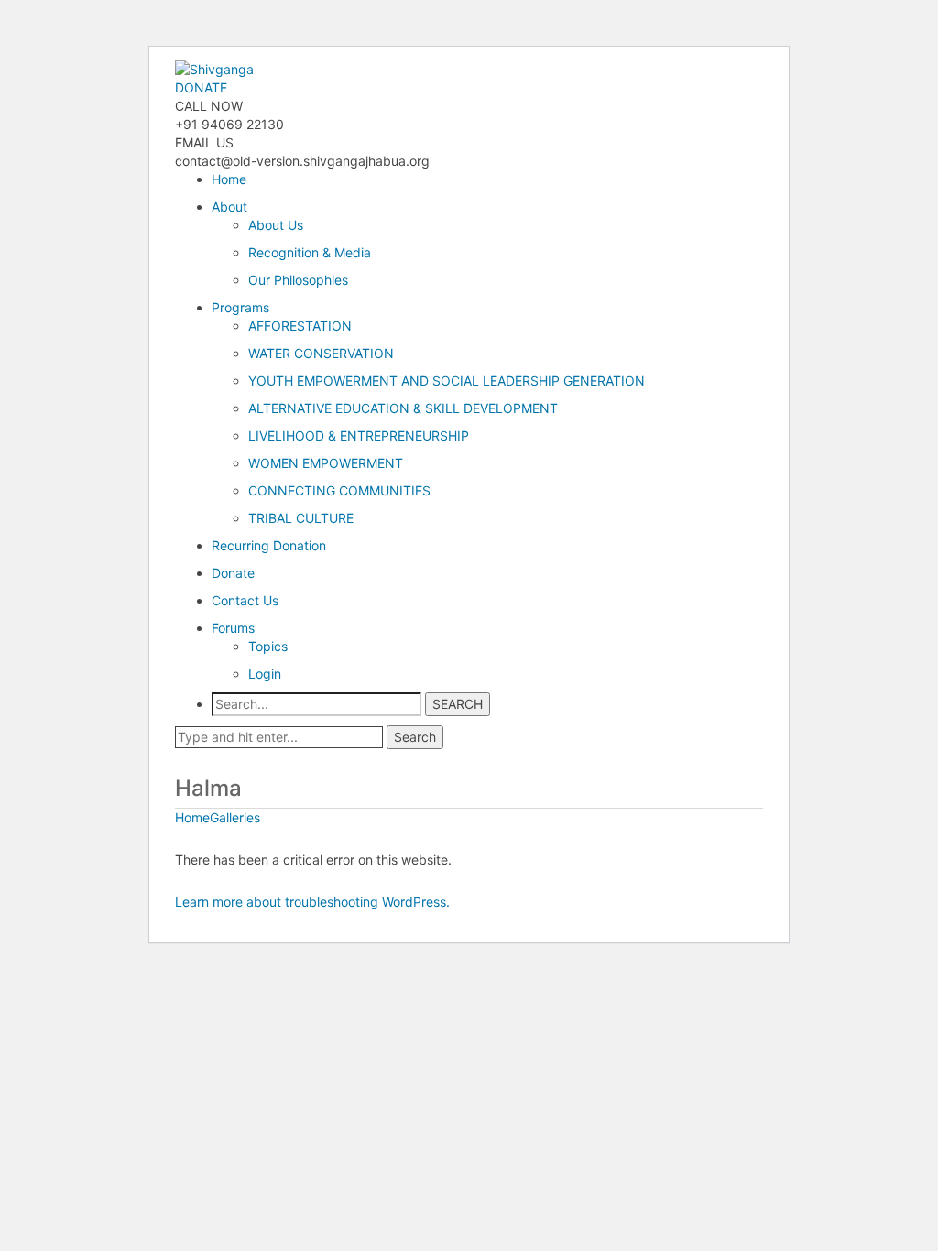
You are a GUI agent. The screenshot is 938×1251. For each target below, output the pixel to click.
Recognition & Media (309, 252)
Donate (233, 573)
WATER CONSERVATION (321, 353)
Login (264, 673)
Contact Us (245, 600)
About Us (275, 225)
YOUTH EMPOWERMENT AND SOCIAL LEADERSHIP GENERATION (446, 380)
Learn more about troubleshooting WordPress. (312, 901)
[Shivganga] (214, 68)
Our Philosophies (298, 280)
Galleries (235, 817)
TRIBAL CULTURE (301, 518)
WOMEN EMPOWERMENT (325, 463)
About (229, 206)
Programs (240, 307)
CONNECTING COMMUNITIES (339, 490)
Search (415, 737)
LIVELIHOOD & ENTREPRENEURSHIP (358, 435)
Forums (233, 628)
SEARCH (457, 704)
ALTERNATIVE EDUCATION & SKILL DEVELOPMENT (403, 408)
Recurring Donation (269, 545)
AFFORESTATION (300, 325)
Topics (268, 646)
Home (229, 179)
